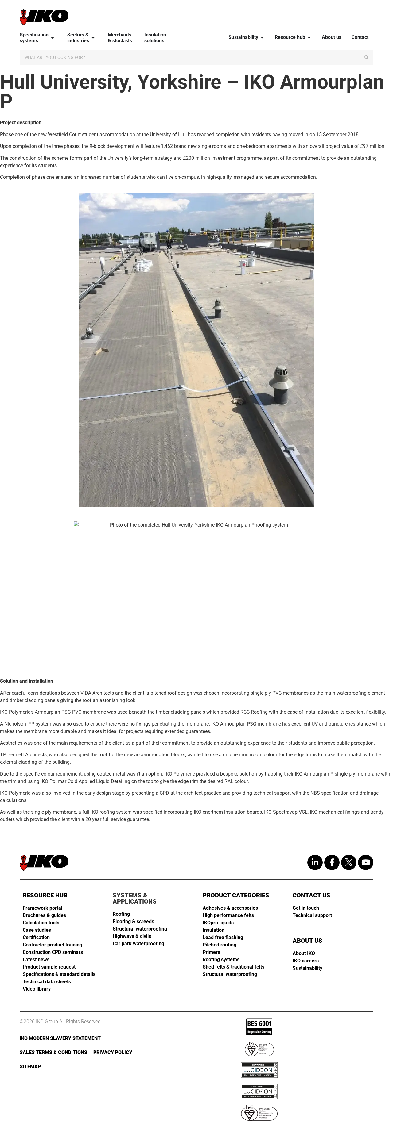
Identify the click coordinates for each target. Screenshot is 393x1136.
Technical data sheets (47, 981)
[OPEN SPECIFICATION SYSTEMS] (52, 38)
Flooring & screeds (133, 921)
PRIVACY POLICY (112, 1052)
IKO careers (306, 961)
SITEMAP (30, 1066)
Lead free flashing (223, 937)
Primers (211, 952)
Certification (36, 937)
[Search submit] (366, 57)
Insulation (213, 930)
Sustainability (307, 968)
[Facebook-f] (332, 862)
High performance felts (228, 915)
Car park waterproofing (138, 943)
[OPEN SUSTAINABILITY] (262, 37)
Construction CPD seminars (53, 952)
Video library (37, 989)
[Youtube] (365, 862)
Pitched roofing (219, 945)
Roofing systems (221, 959)
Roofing (121, 914)
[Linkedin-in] (315, 862)
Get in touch (306, 908)
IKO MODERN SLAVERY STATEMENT (60, 1038)
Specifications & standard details (59, 974)
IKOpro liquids (218, 923)
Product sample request (49, 967)
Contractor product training (52, 945)
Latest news (36, 959)
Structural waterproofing (140, 929)
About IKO (304, 953)
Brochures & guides (44, 915)
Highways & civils (132, 936)
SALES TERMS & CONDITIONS (53, 1052)
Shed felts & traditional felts (233, 967)
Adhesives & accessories (230, 908)
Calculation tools (41, 923)
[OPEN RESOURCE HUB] (309, 37)
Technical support (312, 915)
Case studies (37, 930)
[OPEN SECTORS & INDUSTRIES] (93, 38)
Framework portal (42, 908)
